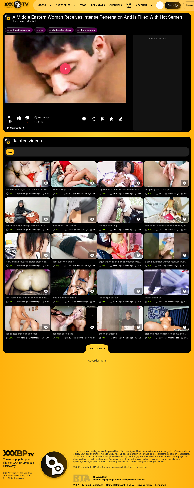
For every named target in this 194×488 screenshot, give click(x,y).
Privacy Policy (144, 485)
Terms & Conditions (92, 485)
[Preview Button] (46, 183)
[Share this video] (94, 119)
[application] (65, 69)
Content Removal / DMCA (120, 485)
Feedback (160, 485)
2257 (76, 485)
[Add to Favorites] (84, 119)
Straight (32, 21)
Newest (23, 21)
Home (15, 21)
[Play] (65, 68)
